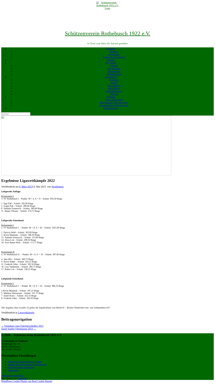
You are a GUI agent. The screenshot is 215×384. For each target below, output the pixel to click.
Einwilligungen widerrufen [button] (21, 367)
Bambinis (114, 80)
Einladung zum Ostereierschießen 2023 (22, 326)
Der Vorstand (113, 68)
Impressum (113, 54)
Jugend (113, 82)
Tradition (110, 97)
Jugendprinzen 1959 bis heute (114, 105)
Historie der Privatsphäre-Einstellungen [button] (27, 364)
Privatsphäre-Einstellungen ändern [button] (25, 361)
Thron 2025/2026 (114, 99)
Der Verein (110, 63)
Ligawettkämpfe (26, 312)
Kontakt (114, 51)
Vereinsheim (114, 71)
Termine (111, 60)
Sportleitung (57, 186)
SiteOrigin (22, 378)
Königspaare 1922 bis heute (114, 102)
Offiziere (113, 94)
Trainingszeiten (110, 108)
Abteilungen (111, 77)
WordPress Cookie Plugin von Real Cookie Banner (26, 381)
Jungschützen (114, 85)
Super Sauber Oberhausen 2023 (18, 328)
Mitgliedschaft (114, 74)
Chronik (114, 65)
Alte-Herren (114, 88)
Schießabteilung (114, 91)
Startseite (110, 48)
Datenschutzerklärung (114, 57)
